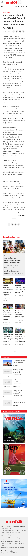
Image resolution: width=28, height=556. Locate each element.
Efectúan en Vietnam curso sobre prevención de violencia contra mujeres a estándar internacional (13, 383)
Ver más (14, 351)
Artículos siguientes (11, 237)
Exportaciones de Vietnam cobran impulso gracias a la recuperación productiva (8, 338)
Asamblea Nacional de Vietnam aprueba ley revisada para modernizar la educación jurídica (8, 291)
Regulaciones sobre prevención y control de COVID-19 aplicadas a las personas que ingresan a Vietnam (13, 372)
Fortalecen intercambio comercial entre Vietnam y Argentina (19, 403)
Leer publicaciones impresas (12, 411)
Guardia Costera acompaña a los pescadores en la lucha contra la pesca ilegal (12, 259)
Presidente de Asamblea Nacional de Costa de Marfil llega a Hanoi (19, 314)
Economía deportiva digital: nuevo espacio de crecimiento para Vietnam (20, 289)
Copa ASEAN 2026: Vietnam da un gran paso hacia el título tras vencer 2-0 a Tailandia (8, 315)
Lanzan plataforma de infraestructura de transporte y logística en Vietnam (19, 363)
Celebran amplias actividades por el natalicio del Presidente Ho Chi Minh (13, 393)
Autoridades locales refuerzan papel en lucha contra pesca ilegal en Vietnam (20, 338)
